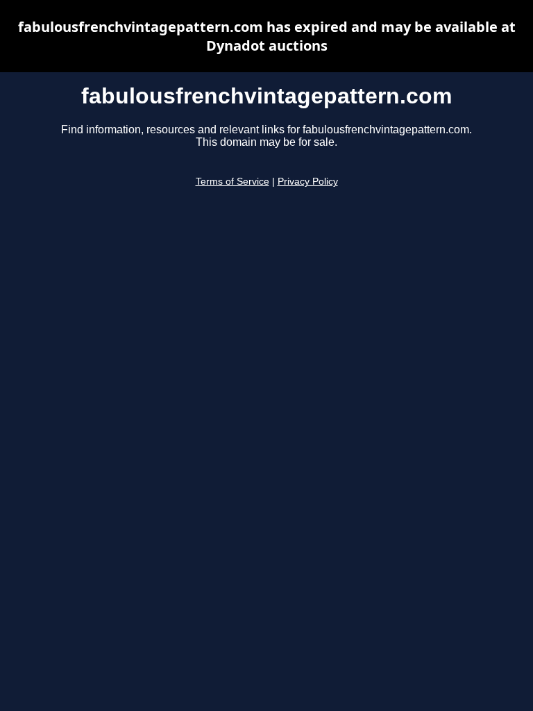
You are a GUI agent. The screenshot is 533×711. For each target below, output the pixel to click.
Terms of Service (232, 181)
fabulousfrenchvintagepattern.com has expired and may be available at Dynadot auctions (267, 36)
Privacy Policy (308, 181)
